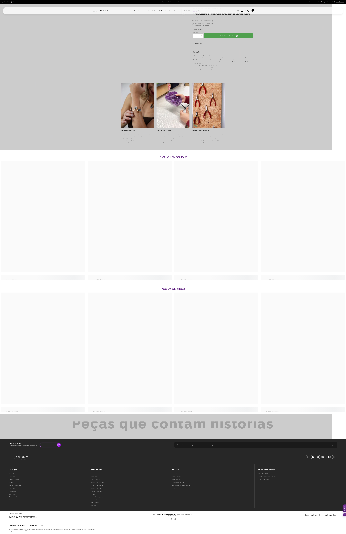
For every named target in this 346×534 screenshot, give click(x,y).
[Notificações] (242, 11)
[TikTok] (323, 457)
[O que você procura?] (229, 10)
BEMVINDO (205, 25)
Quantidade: (196, 32)
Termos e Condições (178, 511)
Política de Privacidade (168, 511)
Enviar (59, 445)
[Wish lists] (248, 11)
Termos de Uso (32, 525)
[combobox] (227, 10)
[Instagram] (313, 457)
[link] (43, 277)
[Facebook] (308, 457)
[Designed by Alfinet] (173, 518)
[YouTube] (329, 457)
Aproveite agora (340, 2)
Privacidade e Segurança (17, 525)
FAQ (42, 525)
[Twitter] (334, 457)
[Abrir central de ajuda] (344, 508)
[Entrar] (245, 11)
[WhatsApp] (344, 514)
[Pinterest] (318, 457)
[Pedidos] (238, 11)
